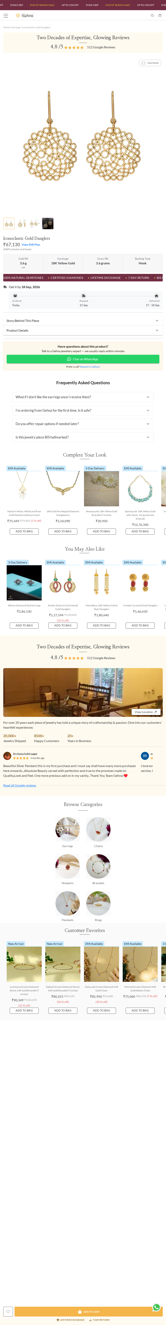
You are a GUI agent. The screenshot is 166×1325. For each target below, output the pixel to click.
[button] (83, 321)
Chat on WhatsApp (85, 359)
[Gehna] (49, 15)
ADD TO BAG (24, 531)
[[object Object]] (8, 1311)
